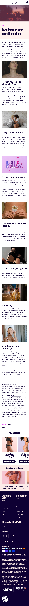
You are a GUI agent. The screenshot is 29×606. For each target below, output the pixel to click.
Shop (3, 503)
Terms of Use (19, 511)
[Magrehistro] (23, 526)
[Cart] (26, 2)
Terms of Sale (19, 514)
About (3, 506)
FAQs (17, 498)
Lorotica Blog (5, 509)
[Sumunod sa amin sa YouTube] (13, 536)
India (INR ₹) (5, 541)
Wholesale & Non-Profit (20, 507)
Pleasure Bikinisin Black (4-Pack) (9, 455)
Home (3, 500)
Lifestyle (4, 26)
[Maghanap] (5, 2)
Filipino (13, 541)
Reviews (4, 514)
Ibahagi (4, 427)
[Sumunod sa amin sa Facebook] (10, 536)
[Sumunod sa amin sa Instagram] (6, 536)
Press (3, 511)
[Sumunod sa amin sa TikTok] (3, 536)
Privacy (18, 517)
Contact (18, 501)
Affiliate (4, 517)
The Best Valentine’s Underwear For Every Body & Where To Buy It (13, 487)
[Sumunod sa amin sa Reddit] (17, 536)
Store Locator (19, 504)
